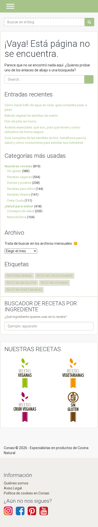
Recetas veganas (19, 177)
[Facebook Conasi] (20, 513)
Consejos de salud (20, 211)
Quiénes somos (16, 483)
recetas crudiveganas (54, 276)
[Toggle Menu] (10, 6)
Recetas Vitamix (18, 194)
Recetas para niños (21, 189)
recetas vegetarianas (24, 290)
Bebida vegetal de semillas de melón (31, 115)
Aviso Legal (13, 488)
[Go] (88, 79)
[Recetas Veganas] (25, 373)
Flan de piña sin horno (20, 121)
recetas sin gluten (21, 283)
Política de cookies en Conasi (26, 493)
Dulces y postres (19, 183)
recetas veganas (54, 283)
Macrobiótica (16, 217)
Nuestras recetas (18, 166)
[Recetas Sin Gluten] (73, 407)
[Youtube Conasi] (32, 513)
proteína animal (19, 276)
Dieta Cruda (15, 200)
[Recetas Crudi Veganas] (25, 407)
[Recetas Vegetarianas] (73, 373)
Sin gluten (14, 171)
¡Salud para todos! (19, 206)
